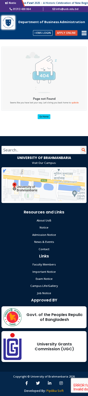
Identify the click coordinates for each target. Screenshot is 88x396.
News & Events (44, 242)
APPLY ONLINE (66, 33)
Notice (44, 227)
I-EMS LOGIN (43, 33)
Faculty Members (44, 264)
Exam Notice (44, 279)
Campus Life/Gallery (44, 286)
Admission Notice (44, 235)
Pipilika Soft (55, 390)
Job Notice (44, 293)
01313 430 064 (22, 9)
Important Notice (44, 271)
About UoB (44, 220)
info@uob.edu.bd (67, 9)
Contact (44, 249)
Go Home (44, 116)
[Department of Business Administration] (8, 22)
